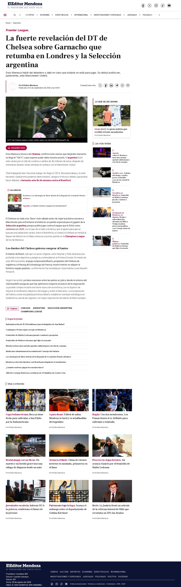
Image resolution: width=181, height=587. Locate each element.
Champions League (75, 236)
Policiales (100, 577)
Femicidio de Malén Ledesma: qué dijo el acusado (28, 340)
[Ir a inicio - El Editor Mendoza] (25, 5)
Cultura (64, 572)
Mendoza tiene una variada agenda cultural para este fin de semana (36, 346)
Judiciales (88, 577)
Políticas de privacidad (78, 584)
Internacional (118, 572)
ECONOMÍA (44, 15)
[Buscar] (15, 15)
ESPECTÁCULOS (61, 15)
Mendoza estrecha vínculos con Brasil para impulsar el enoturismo (36, 362)
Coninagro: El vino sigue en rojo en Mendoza (26, 330)
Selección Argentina (60, 308)
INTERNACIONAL (81, 15)
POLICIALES (147, 15)
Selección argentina (16, 225)
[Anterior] (20, 15)
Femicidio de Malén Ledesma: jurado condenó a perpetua (32, 335)
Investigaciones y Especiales (65, 577)
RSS (118, 584)
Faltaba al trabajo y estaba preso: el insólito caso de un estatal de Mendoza (121, 177)
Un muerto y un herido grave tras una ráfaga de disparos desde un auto (24, 463)
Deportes (17, 23)
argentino (73, 157)
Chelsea (36, 154)
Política (112, 577)
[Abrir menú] (5, 14)
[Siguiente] (159, 15)
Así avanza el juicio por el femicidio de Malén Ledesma (111, 463)
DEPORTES (29, 15)
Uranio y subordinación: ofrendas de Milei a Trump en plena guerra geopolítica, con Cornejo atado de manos (121, 224)
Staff (123, 584)
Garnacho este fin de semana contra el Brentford (46, 180)
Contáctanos (111, 584)
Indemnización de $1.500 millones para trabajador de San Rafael (35, 324)
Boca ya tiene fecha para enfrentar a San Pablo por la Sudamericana (24, 418)
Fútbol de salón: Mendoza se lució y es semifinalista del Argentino (67, 418)
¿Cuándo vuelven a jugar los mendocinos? (25, 367)
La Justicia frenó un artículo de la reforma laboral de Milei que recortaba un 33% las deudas (111, 509)
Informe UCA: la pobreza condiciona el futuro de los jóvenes (25, 509)
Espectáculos (101, 572)
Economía (87, 572)
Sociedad (123, 577)
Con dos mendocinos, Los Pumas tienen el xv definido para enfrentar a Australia (110, 418)
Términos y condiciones (96, 584)
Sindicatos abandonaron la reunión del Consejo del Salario (32, 351)
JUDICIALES (132, 15)
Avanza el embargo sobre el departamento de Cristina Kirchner (68, 509)
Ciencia (54, 572)
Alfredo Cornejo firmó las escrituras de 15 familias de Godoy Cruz (36, 373)
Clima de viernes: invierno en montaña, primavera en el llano (68, 463)
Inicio (8, 23)
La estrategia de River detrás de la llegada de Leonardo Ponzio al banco (38, 357)
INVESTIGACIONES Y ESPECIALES (107, 15)
